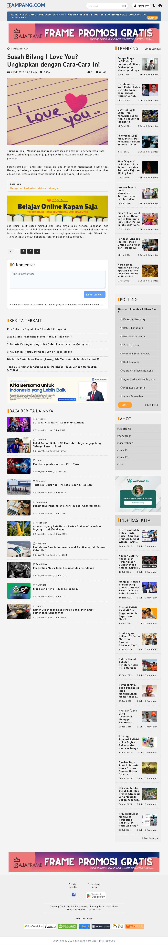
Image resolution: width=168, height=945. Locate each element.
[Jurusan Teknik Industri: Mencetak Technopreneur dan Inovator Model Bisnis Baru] (150, 193)
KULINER (73, 14)
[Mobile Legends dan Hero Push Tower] (19, 465)
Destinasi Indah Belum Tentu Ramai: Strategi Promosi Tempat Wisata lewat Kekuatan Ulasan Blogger (129, 536)
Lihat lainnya (153, 48)
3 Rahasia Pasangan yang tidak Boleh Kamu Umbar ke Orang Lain (48, 344)
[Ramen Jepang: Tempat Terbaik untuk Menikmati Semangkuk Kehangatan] (19, 611)
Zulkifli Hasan (131, 345)
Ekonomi (40, 481)
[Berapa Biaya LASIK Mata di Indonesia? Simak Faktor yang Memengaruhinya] (150, 64)
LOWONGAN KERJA (116, 14)
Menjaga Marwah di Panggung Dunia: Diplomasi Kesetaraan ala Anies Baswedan (129, 587)
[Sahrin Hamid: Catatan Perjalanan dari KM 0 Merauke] (149, 664)
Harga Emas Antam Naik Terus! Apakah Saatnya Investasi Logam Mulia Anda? (129, 270)
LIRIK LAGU (44, 14)
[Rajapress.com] (101, 926)
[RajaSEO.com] (118, 926)
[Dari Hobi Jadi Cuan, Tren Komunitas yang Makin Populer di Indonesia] (150, 115)
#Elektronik (124, 428)
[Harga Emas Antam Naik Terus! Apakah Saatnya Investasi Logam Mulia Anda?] (150, 270)
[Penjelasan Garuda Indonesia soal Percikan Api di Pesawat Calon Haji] (19, 548)
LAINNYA (152, 17)
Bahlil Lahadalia (133, 327)
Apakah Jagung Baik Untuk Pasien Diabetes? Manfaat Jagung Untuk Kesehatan (67, 528)
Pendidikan (42, 502)
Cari (124, 5)
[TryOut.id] (134, 926)
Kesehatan (41, 522)
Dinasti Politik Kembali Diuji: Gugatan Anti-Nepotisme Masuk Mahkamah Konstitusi (128, 613)
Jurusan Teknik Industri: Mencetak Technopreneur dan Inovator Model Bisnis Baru (129, 193)
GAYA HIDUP (59, 14)
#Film (120, 464)
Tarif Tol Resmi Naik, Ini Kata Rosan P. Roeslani (63, 484)
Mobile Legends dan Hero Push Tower (57, 464)
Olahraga (41, 439)
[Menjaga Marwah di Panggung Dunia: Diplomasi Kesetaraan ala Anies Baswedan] (149, 587)
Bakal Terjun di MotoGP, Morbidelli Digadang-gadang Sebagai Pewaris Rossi (67, 445)
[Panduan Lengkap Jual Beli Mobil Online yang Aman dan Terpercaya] (150, 244)
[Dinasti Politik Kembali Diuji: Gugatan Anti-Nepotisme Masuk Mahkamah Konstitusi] (149, 613)
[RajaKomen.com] (67, 926)
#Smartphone (125, 442)
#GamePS (122, 450)
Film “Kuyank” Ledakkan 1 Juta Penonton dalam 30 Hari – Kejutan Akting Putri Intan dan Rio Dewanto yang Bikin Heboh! (129, 167)
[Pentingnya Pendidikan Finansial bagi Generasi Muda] (19, 507)
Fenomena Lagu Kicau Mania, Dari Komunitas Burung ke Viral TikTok (129, 140)
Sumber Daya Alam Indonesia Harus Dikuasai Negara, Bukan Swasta (128, 768)
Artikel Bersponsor (78, 906)
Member (142, 5)
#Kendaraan (124, 435)
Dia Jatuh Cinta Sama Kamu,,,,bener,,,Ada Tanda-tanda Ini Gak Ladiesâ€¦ (53, 359)
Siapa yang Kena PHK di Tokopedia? (56, 588)
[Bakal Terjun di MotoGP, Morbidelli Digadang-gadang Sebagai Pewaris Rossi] (19, 444)
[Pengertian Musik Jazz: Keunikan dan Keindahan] (19, 569)
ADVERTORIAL (28, 14)
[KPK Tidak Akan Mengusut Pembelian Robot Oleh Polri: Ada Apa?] (149, 819)
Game (39, 460)
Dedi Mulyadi (131, 362)
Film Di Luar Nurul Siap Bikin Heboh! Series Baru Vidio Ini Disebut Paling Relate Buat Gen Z (129, 219)
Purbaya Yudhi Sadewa (136, 353)
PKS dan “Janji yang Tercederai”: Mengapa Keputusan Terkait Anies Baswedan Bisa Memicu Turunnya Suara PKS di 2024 (129, 716)
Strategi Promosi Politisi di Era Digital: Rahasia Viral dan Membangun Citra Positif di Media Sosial (129, 742)
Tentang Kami (57, 906)
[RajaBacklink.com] (33, 926)
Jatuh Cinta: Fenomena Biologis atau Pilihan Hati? (39, 336)
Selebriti (40, 419)
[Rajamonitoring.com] (84, 926)
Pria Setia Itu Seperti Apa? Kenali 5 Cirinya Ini (36, 329)
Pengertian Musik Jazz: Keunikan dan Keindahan (63, 568)
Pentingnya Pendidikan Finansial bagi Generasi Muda (67, 505)
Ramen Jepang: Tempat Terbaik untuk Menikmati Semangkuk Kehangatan (63, 611)
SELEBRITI (86, 14)
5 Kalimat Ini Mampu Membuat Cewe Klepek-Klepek (39, 351)
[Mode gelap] (154, 6)
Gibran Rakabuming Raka (138, 370)
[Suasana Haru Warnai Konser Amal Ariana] (19, 424)
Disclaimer (112, 906)
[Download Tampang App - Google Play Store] (96, 895)
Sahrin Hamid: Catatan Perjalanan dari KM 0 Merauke (128, 663)
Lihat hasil (151, 405)
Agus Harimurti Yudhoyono (139, 379)
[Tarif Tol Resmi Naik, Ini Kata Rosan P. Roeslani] (19, 486)
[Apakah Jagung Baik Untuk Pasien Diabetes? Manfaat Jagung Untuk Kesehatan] (19, 528)
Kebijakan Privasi (76, 909)
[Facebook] (74, 894)
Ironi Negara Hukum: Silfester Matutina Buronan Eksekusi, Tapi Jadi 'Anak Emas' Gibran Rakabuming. (129, 639)
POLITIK (99, 14)
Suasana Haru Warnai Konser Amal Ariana (58, 422)
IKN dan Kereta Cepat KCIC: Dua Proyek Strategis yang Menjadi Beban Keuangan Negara (129, 794)
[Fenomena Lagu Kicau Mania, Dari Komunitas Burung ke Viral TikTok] (150, 141)
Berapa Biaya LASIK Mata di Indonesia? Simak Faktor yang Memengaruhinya (129, 64)
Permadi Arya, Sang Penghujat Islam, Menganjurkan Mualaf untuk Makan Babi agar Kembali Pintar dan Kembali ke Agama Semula (129, 690)
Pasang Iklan (97, 906)
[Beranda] (160, 6)
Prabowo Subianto (134, 387)
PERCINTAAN (21, 48)
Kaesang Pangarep (134, 319)
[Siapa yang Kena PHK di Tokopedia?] (19, 590)
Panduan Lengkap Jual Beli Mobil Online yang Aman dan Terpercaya (129, 243)
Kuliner (40, 606)
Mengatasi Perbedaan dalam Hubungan (35, 188)
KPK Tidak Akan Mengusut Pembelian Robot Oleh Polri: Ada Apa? (129, 819)
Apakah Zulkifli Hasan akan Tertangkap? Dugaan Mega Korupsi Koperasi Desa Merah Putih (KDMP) (129, 561)
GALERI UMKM (18, 17)
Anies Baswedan (133, 396)
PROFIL (14, 14)
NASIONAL (41, 543)
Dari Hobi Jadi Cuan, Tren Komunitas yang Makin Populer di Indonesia (128, 115)
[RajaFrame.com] (50, 926)
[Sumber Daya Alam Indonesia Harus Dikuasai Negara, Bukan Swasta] (149, 768)
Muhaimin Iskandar (134, 336)
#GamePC (122, 457)
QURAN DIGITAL (137, 14)
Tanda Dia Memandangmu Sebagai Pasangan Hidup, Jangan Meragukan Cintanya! (52, 368)
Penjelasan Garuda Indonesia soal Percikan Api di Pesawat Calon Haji (70, 549)
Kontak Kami (94, 909)
